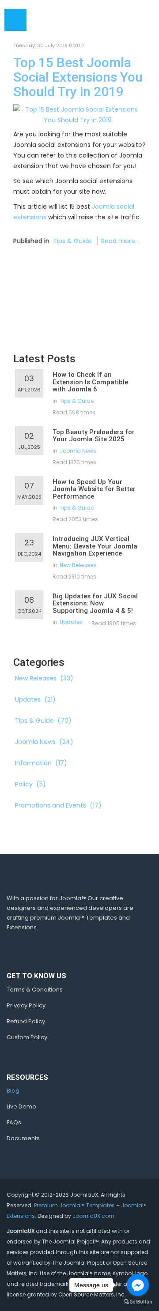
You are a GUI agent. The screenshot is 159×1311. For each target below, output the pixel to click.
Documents (23, 1138)
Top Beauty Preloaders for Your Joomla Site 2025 (94, 435)
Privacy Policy (26, 1005)
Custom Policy (27, 1037)
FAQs (14, 1122)
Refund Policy (26, 1021)
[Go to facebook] (138, 1285)
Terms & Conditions (35, 989)
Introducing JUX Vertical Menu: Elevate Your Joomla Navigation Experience (95, 546)
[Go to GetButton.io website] (138, 1302)
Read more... (120, 241)
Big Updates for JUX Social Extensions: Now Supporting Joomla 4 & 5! (95, 603)
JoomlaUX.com (93, 1216)
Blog (13, 1090)
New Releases (78, 565)
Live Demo (21, 1106)
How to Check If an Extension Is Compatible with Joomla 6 (90, 382)
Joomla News (78, 451)
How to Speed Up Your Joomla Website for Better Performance (94, 489)
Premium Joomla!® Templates (74, 1205)
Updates (71, 622)
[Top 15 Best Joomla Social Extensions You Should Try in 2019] (77, 114)
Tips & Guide (72, 241)
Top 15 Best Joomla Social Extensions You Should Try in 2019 (78, 77)
